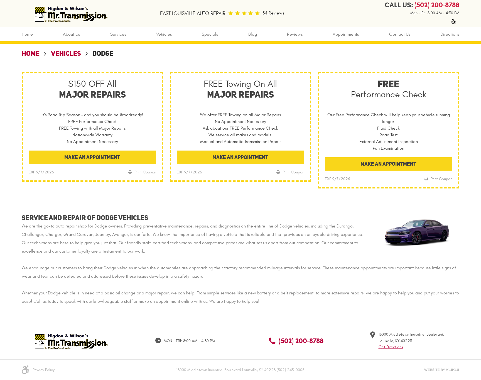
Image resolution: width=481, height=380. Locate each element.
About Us (71, 34)
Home (27, 34)
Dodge (102, 53)
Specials (210, 34)
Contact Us (399, 34)
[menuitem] (27, 34)
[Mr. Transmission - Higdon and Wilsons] (70, 13)
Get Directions (391, 347)
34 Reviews (273, 13)
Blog (252, 34)
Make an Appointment (92, 157)
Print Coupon (144, 172)
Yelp (453, 21)
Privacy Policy (44, 369)
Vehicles (164, 34)
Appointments (346, 34)
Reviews (295, 34)
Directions (449, 34)
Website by (441, 370)
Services (118, 34)
